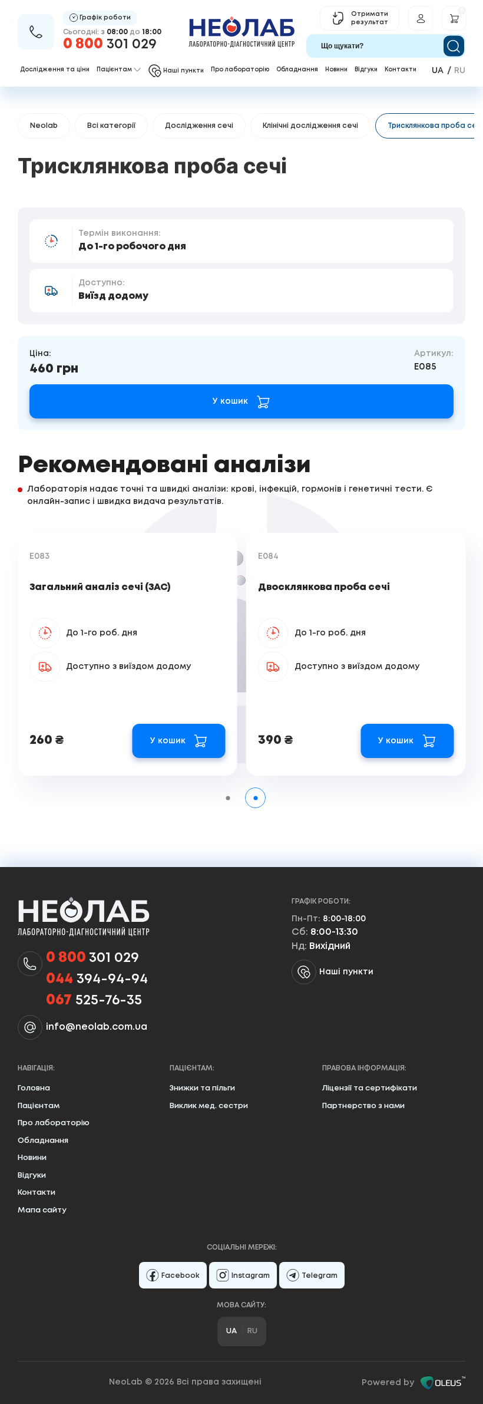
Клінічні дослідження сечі (310, 126)
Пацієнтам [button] (114, 69)
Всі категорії (111, 126)
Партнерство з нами (363, 1106)
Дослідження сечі (199, 126)
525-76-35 (94, 1000)
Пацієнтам (38, 1106)
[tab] (227, 797)
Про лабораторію (240, 69)
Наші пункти (346, 971)
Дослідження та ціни (55, 69)
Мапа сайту (42, 1210)
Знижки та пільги (202, 1088)
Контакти (400, 69)
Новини (336, 69)
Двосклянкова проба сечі (324, 587)
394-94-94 (97, 979)
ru (459, 70)
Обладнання (297, 69)
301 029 (110, 44)
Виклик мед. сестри (209, 1106)
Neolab (44, 126)
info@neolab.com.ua (96, 1027)
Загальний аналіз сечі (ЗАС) (100, 587)
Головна (34, 1088)
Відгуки (366, 69)
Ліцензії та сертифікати (369, 1088)
